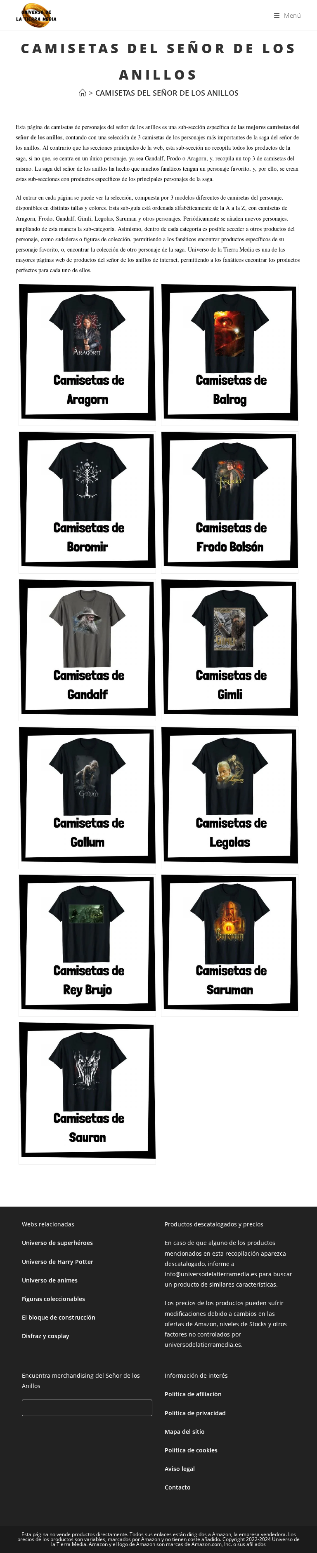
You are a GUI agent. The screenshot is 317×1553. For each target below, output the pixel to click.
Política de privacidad (195, 1413)
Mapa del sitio (185, 1431)
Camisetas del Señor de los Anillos (167, 93)
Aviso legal (180, 1469)
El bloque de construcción (58, 1317)
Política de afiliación (193, 1394)
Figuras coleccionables (53, 1299)
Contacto (178, 1487)
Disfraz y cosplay (45, 1336)
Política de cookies (191, 1450)
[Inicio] (82, 93)
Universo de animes (50, 1280)
